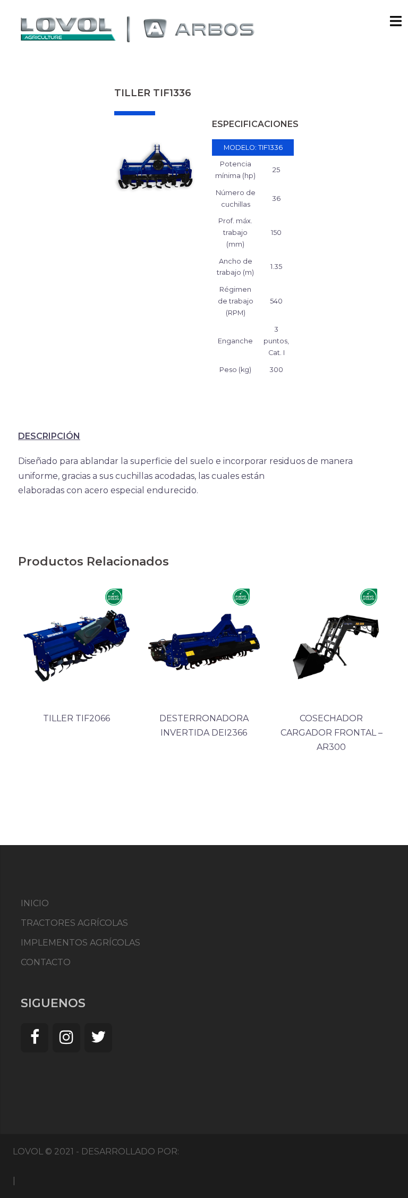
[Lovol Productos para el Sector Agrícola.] (137, 28)
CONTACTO (46, 962)
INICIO (35, 903)
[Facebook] (34, 1037)
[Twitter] (98, 1037)
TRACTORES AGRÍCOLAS (74, 923)
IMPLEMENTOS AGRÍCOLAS (80, 943)
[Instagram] (66, 1037)
